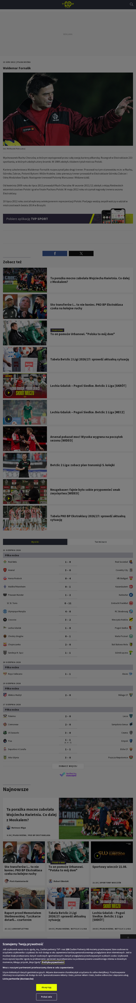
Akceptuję (46, 987)
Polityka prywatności (53, 962)
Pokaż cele (46, 996)
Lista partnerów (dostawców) (18, 978)
